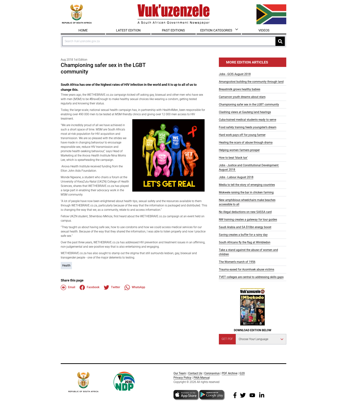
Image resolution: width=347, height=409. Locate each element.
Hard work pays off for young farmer (242, 135)
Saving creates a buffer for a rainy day (243, 234)
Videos (263, 30)
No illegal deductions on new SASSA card (245, 212)
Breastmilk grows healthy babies (239, 89)
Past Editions (173, 30)
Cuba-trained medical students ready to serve (247, 119)
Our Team (180, 373)
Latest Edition (128, 30)
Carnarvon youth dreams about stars (242, 97)
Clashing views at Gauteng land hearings (245, 112)
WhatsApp (138, 287)
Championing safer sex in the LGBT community (249, 104)
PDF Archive (229, 373)
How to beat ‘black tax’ (233, 157)
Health (66, 265)
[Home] (173, 14)
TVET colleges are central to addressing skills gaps (251, 277)
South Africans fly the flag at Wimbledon (244, 242)
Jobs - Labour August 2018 (236, 177)
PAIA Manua (201, 377)
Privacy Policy (182, 377)
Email (71, 287)
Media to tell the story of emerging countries (247, 185)
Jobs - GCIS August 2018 (235, 74)
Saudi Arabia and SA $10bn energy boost (245, 227)
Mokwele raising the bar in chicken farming (246, 192)
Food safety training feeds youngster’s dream (247, 127)
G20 (242, 373)
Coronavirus (212, 373)
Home (83, 30)
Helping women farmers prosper (239, 150)
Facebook (93, 287)
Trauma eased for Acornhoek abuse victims (246, 269)
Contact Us (195, 373)
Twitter (115, 287)
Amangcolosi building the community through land (251, 81)
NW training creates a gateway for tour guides (248, 219)
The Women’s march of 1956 (237, 262)
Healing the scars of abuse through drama (246, 142)
